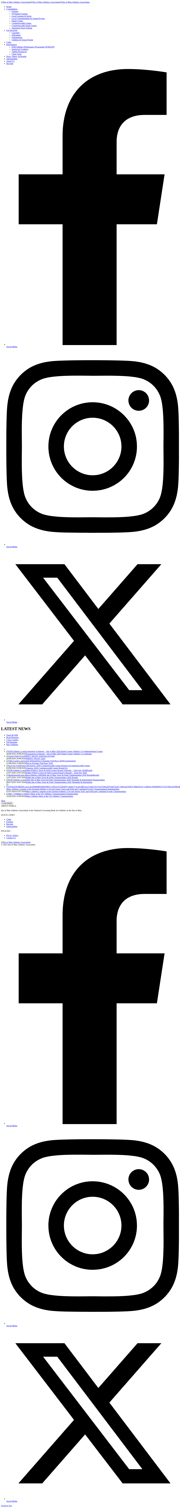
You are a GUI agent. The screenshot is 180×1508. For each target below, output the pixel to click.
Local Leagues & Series (21, 16)
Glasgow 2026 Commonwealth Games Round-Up (47, 768)
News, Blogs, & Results (16, 56)
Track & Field (12, 735)
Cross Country (12, 740)
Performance (11, 44)
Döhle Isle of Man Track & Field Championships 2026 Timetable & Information (59, 782)
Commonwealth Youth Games (24, 25)
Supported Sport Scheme (22, 28)
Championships (98, 780)
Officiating (16, 35)
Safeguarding (11, 59)
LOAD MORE (7, 803)
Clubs (8, 42)
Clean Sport (16, 54)
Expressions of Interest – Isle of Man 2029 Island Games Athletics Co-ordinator (59, 754)
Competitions (11, 9)
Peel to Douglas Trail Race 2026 (39, 763)
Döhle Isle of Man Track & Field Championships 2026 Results (52, 777)
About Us (10, 61)
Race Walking (12, 744)
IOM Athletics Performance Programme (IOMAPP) (33, 47)
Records (9, 63)
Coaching (16, 33)
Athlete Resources (19, 52)
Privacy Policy (12, 835)
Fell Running (11, 742)
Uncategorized (70, 761)
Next (3, 801)
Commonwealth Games (21, 23)
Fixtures (15, 11)
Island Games (17, 21)
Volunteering (17, 37)
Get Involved (11, 30)
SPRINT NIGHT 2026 (35, 758)
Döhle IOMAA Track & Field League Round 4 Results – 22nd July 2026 (56, 773)
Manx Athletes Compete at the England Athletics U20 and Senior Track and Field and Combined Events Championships (76, 791)
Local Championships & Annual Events (28, 18)
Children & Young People (22, 40)
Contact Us (11, 838)
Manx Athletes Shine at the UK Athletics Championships (49, 796)
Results (89, 770)
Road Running (12, 737)
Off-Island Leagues (20, 14)
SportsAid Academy (20, 49)
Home (8, 7)
